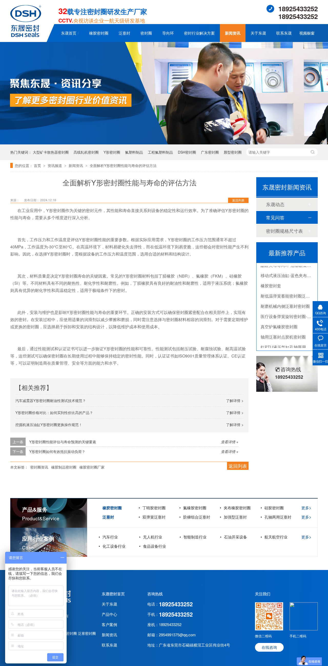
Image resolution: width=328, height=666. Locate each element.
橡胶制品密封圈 (63, 467)
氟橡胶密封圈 (194, 507)
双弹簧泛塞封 (154, 517)
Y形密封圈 (112, 152)
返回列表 (238, 200)
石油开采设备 (235, 537)
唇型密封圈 (233, 152)
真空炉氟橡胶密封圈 (279, 321)
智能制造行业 (195, 537)
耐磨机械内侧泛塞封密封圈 (285, 300)
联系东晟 (284, 33)
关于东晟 (258, 33)
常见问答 (275, 217)
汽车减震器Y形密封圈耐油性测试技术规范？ (50, 400)
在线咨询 (269, 647)
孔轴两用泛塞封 (277, 517)
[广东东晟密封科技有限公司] (25, 35)
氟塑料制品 (134, 152)
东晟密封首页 (113, 594)
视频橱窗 (307, 33)
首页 (38, 165)
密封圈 (146, 33)
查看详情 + (229, 441)
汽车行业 (110, 537)
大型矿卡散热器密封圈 (51, 152)
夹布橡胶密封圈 (237, 507)
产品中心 (109, 614)
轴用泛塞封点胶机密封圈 (283, 331)
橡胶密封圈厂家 (92, 467)
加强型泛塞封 (235, 517)
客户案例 (109, 624)
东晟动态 (275, 204)
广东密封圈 (210, 152)
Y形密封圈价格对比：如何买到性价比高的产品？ (54, 412)
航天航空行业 (276, 537)
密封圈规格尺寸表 (284, 230)
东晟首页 (68, 33)
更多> (306, 507)
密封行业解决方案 (199, 33)
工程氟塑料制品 (160, 152)
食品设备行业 (154, 546)
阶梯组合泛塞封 (196, 517)
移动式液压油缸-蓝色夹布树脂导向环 (294, 270)
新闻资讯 (232, 33)
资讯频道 (55, 165)
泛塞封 (124, 33)
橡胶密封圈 (98, 33)
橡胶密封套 (271, 280)
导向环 (168, 33)
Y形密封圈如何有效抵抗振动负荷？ (57, 451)
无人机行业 (152, 537)
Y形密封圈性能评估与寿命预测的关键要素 (62, 441)
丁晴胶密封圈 (154, 507)
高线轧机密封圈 (86, 152)
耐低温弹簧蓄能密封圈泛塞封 (287, 290)
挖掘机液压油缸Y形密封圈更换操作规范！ (48, 424)
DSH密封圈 (187, 152)
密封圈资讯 (39, 467)
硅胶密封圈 (274, 507)
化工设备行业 (114, 546)
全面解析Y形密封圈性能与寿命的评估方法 (123, 165)
